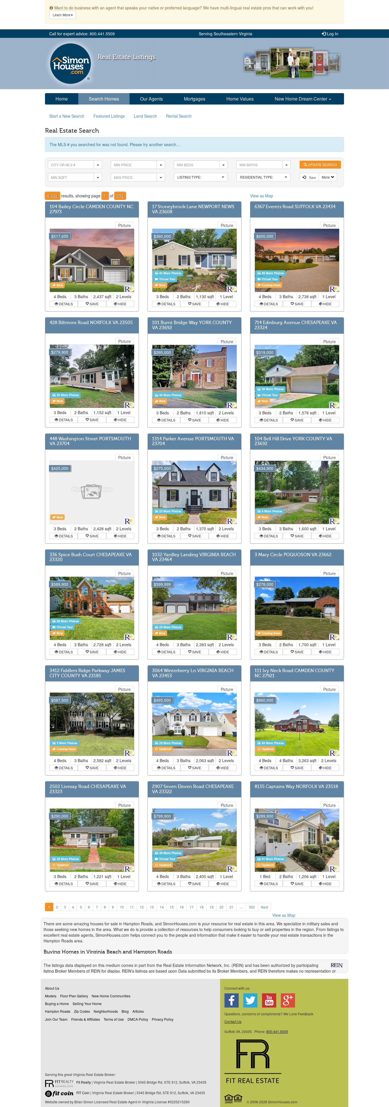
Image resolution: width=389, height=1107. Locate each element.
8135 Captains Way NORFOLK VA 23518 (296, 786)
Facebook (231, 1000)
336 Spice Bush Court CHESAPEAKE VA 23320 (91, 557)
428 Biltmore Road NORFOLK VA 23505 (91, 322)
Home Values (240, 98)
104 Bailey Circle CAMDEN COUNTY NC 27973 (91, 209)
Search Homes (104, 98)
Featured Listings (109, 116)
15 (172, 907)
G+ (288, 1000)
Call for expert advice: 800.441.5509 (82, 33)
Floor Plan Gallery (74, 995)
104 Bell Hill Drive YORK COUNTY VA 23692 (293, 441)
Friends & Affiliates (85, 1019)
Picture (124, 225)
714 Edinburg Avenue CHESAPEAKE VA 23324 (296, 325)
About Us (52, 988)
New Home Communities (111, 995)
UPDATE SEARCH (322, 164)
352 (252, 907)
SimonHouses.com (70, 63)
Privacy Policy (162, 1019)
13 (152, 907)
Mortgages (194, 98)
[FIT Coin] (60, 1094)
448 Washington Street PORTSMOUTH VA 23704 (90, 441)
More (326, 177)
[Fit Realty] (60, 1084)
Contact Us (232, 1021)
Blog (125, 1011)
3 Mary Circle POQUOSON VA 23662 (293, 554)
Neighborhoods (106, 1011)
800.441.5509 (277, 1031)
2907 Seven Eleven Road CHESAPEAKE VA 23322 (193, 789)
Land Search (145, 116)
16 (182, 907)
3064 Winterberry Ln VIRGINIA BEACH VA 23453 (193, 673)
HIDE (121, 303)
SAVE (94, 303)
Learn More (62, 14)
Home (62, 98)
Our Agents (151, 98)
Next (264, 907)
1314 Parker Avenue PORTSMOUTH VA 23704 (193, 441)
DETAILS (65, 303)
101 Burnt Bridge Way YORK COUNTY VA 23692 (192, 325)
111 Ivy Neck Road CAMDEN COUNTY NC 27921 (294, 673)
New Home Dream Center (301, 98)
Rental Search (179, 116)
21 (232, 907)
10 (122, 907)
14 (162, 907)
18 (202, 907)
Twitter (250, 1000)
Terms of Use (114, 1019)
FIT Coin (82, 1092)
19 (212, 907)
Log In (332, 33)
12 (142, 907)
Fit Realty (83, 1082)
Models (50, 995)
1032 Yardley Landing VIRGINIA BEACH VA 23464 (194, 557)
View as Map (261, 196)
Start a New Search (66, 116)
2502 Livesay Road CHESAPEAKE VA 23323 (88, 789)
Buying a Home (57, 1003)
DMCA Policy (138, 1019)
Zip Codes (82, 1011)
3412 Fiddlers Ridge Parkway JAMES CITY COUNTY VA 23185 (87, 673)
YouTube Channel (269, 1000)
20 (222, 907)
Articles (138, 1011)
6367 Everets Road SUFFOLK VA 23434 (295, 206)
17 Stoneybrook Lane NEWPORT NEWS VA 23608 (193, 209)
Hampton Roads (57, 1011)
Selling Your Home (87, 1003)
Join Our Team (56, 1019)
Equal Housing (233, 1098)
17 (192, 907)
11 (132, 907)
